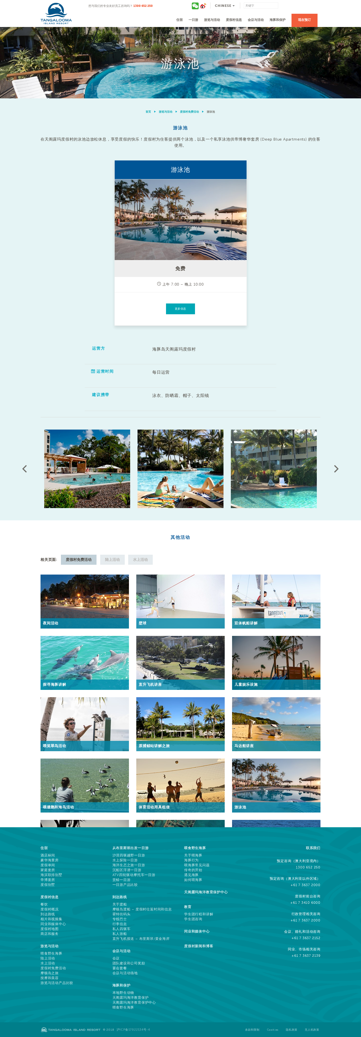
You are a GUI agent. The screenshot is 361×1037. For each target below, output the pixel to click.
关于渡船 (119, 904)
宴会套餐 (119, 968)
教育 (188, 907)
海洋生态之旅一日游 (128, 865)
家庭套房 (48, 870)
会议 (116, 958)
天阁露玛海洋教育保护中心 (134, 1003)
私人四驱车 (121, 929)
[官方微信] (196, 6)
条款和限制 (252, 1029)
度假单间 (48, 865)
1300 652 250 (143, 6)
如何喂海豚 (193, 880)
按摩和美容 (50, 978)
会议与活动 (256, 20)
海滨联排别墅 (51, 875)
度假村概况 (50, 909)
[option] (180, 62)
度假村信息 (234, 20)
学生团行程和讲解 (198, 914)
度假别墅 (48, 885)
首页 (148, 111)
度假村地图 (50, 929)
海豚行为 (191, 860)
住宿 (179, 20)
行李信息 (119, 924)
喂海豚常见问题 (197, 865)
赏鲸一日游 (121, 880)
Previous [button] (24, 469)
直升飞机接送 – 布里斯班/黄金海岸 (141, 939)
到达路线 (48, 914)
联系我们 (313, 848)
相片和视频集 (51, 919)
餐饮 (44, 904)
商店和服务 (50, 934)
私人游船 (119, 934)
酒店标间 (48, 855)
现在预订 (304, 20)
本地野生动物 (123, 993)
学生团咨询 (193, 919)
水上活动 (48, 963)
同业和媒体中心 (53, 924)
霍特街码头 (121, 914)
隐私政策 (291, 1029)
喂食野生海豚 (51, 954)
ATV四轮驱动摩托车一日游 (133, 875)
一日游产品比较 (125, 885)
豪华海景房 (50, 860)
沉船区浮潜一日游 (126, 870)
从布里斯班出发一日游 (130, 848)
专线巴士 (119, 919)
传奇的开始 (193, 870)
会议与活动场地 (125, 973)
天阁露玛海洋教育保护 (130, 998)
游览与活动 (212, 20)
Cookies (273, 1029)
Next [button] (336, 469)
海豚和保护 (278, 20)
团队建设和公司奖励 (128, 963)
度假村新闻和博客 (198, 946)
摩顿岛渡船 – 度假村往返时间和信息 (142, 909)
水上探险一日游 (125, 860)
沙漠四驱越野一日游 (128, 855)
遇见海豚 (191, 875)
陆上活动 (48, 958)
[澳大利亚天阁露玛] (203, 6)
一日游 (193, 20)
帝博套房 (48, 880)
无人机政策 (312, 1029)
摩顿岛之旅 (50, 973)
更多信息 (180, 308)
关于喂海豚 (193, 855)
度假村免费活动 (189, 111)
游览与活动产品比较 (57, 983)
